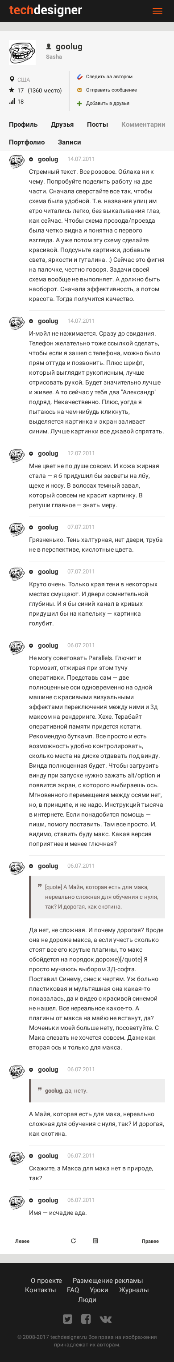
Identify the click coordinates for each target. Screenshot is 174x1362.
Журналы (134, 1290)
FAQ (73, 1290)
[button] (97, 1241)
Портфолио (27, 142)
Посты (97, 124)
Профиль (23, 124)
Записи (69, 142)
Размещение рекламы (108, 1281)
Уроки (99, 1290)
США (23, 79)
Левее (22, 1241)
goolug (48, 159)
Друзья (62, 124)
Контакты (40, 1290)
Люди (87, 1300)
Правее (150, 1241)
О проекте (46, 1281)
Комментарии (143, 124)
